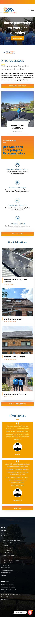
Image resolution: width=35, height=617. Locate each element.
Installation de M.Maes (14, 319)
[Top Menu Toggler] (32, 10)
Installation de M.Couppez (15, 394)
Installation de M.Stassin (14, 356)
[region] (17, 31)
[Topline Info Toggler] (2, 2)
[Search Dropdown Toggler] (28, 10)
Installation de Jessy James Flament (15, 280)
